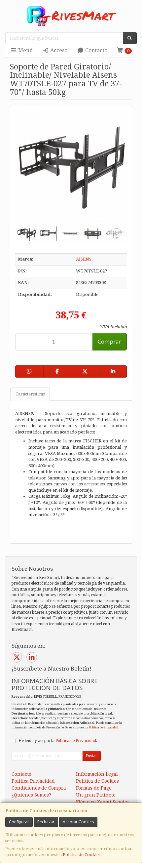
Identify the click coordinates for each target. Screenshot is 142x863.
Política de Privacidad (103, 727)
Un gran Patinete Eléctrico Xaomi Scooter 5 (102, 801)
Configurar (19, 822)
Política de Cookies (81, 854)
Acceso (58, 50)
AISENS (83, 259)
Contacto (95, 50)
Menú (25, 50)
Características (30, 393)
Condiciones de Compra (39, 788)
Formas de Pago (94, 788)
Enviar (91, 756)
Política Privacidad (33, 781)
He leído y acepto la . (57, 740)
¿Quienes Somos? (31, 795)
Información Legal (97, 774)
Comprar (109, 341)
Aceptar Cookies (78, 822)
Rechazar (45, 822)
